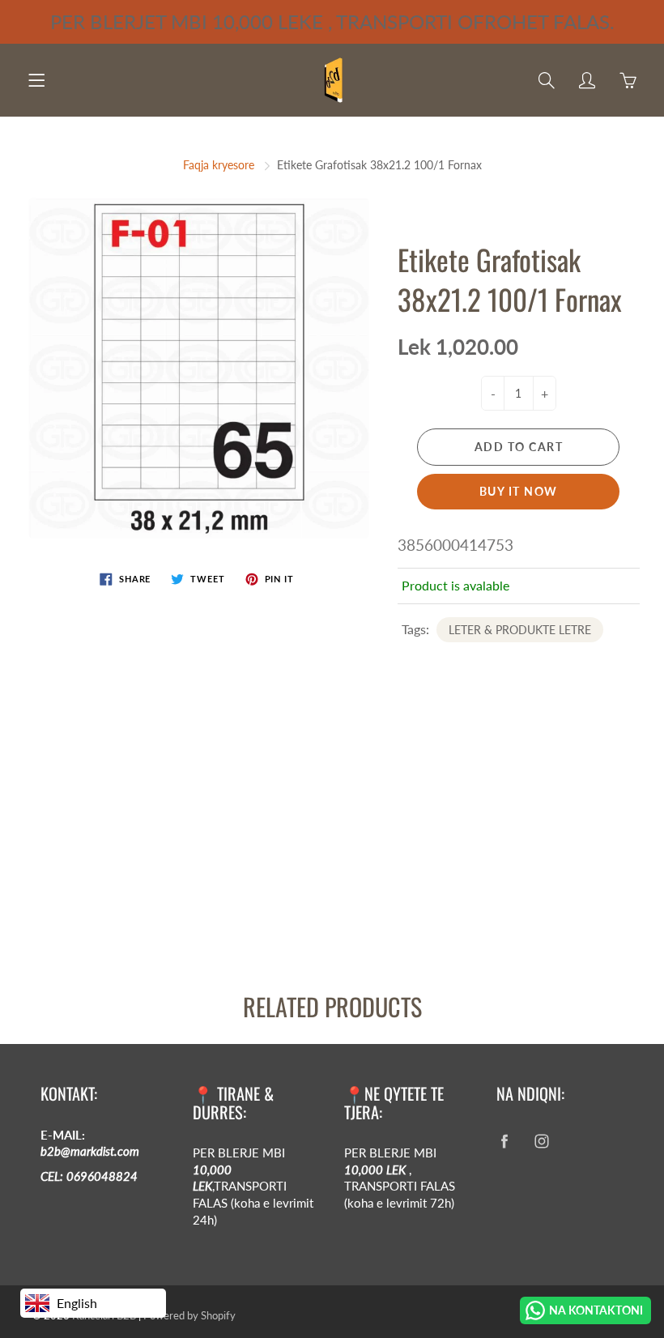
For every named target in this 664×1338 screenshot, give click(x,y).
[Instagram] (542, 1141)
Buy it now (518, 491)
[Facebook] (505, 1141)
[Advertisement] (332, 839)
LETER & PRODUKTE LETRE (520, 630)
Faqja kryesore (218, 165)
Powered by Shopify (189, 1315)
